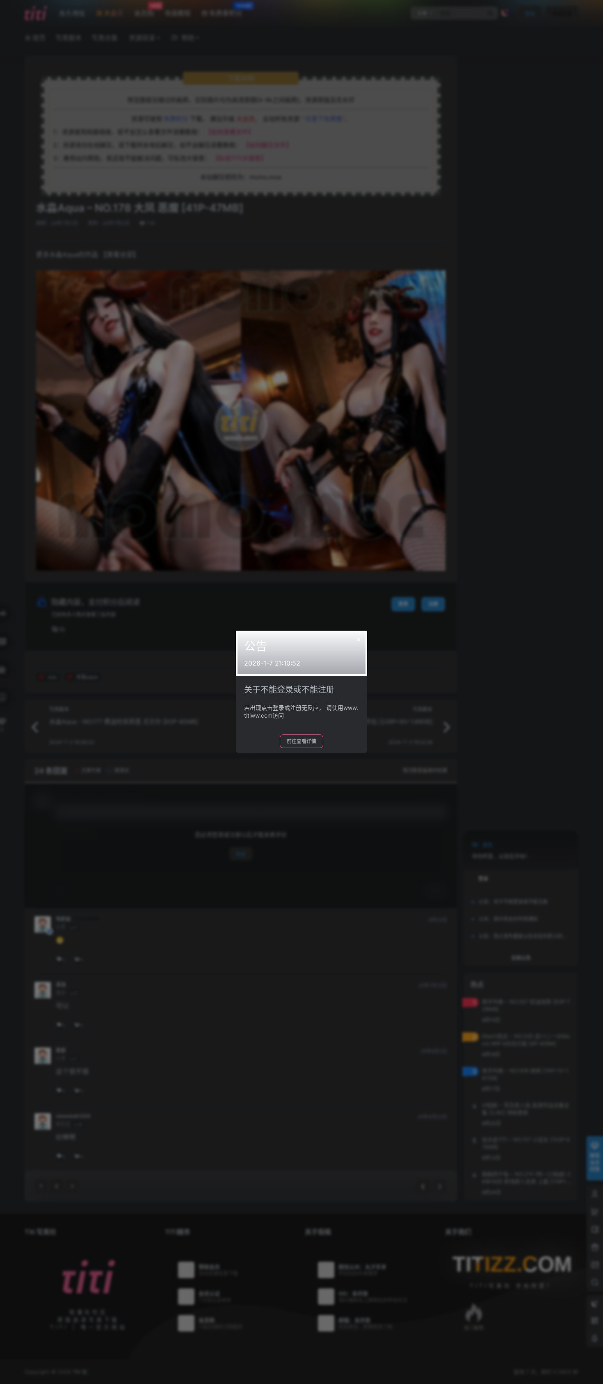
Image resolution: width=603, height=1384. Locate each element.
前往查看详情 (301, 741)
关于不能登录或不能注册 (289, 690)
